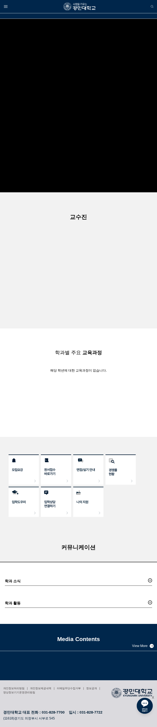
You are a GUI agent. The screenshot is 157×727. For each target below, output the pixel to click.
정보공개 (91, 688)
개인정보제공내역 (40, 688)
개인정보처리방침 (14, 688)
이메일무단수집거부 (69, 688)
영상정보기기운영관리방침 (19, 692)
